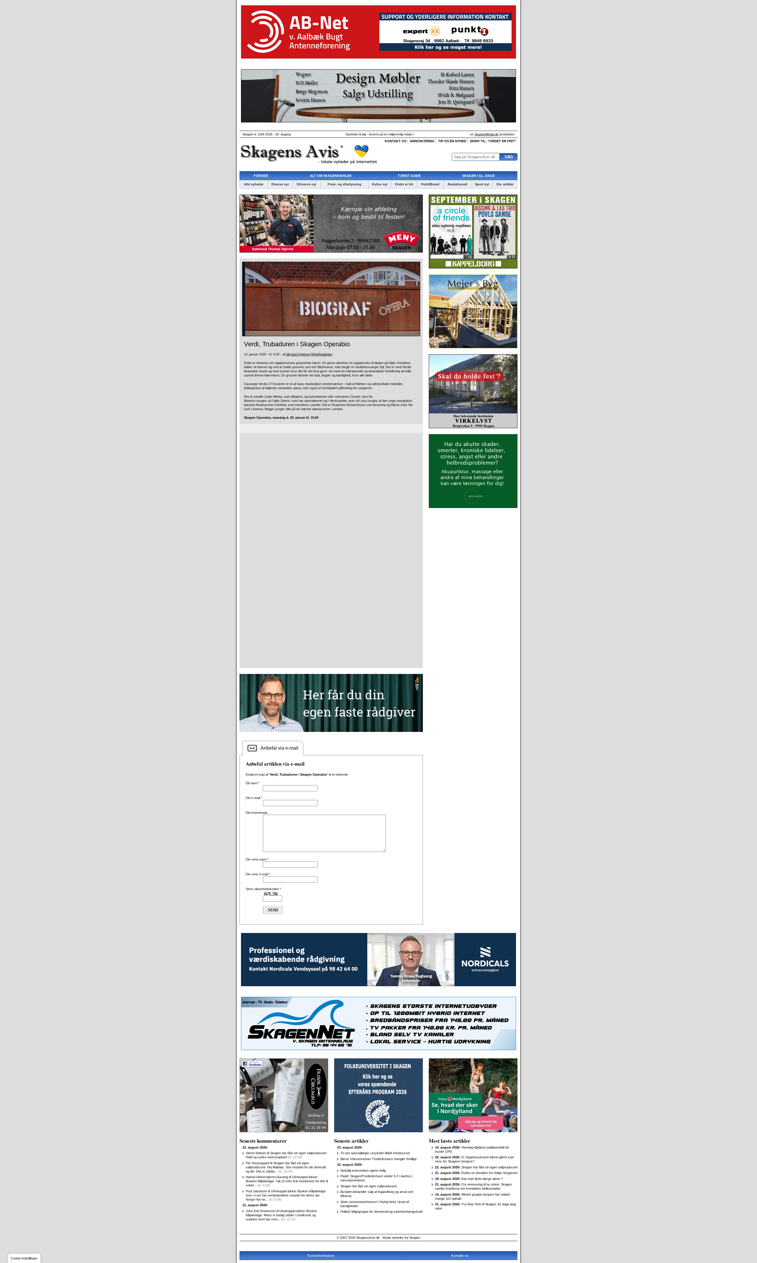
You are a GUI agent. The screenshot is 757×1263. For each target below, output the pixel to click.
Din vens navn (257, 859)
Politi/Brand (430, 184)
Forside (261, 175)
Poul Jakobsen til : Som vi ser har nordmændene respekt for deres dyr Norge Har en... (286, 1195)
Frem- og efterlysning (344, 184)
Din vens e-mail (258, 874)
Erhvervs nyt (306, 184)
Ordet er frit (404, 184)
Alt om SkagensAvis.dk (331, 175)
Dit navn (253, 783)
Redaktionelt (458, 184)
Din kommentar (257, 812)
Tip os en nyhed (452, 141)
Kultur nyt (380, 184)
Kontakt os (395, 141)
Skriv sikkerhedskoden (263, 889)
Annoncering (422, 141)
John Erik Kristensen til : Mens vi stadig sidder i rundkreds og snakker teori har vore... (281, 1215)
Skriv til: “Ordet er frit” (493, 141)
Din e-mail (254, 798)
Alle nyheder (253, 184)
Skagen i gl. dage (478, 175)
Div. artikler (505, 184)
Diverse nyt (280, 184)
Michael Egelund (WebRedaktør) (309, 354)
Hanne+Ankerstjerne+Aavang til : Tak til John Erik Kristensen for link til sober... (287, 1181)
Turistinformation (320, 1255)
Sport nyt (482, 184)
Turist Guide (409, 175)
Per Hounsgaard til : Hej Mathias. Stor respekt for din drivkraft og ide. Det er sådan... (286, 1167)
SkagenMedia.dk (487, 134)
